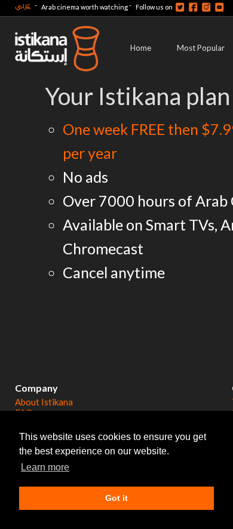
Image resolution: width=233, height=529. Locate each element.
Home (140, 48)
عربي (22, 5)
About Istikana (44, 401)
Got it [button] (116, 498)
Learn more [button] (45, 467)
